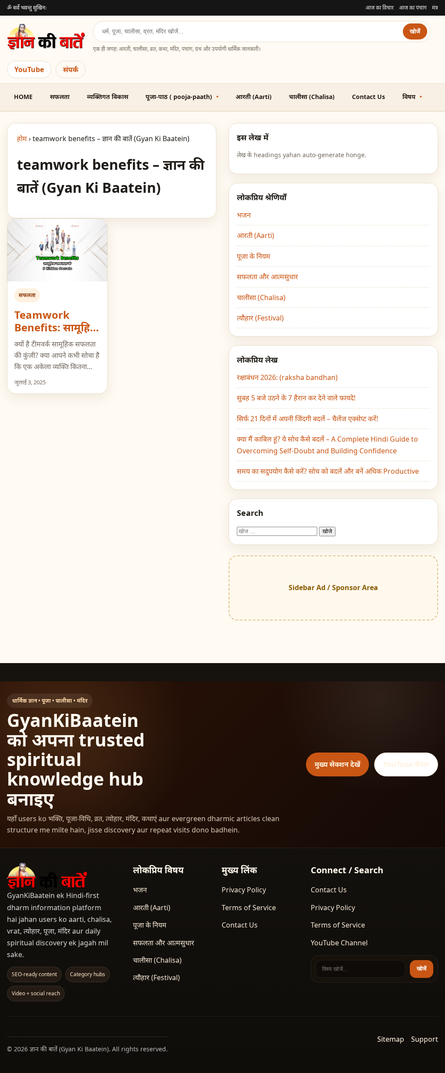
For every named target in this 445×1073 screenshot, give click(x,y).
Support (424, 1039)
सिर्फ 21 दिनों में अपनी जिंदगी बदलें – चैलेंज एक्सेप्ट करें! (307, 418)
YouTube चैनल (406, 764)
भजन (244, 215)
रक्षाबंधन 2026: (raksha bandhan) (287, 377)
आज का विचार (379, 7)
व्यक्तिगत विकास (107, 96)
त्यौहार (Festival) (260, 318)
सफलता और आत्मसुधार (267, 276)
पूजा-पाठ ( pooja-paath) (179, 96)
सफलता (60, 96)
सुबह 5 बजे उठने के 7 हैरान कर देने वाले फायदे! (296, 398)
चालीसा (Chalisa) (312, 96)
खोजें (415, 31)
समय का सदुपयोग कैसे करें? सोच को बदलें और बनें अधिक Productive (328, 471)
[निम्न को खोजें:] (278, 530)
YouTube (29, 69)
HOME (23, 96)
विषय (408, 96)
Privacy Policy (244, 890)
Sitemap (390, 1039)
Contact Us (368, 96)
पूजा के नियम (253, 256)
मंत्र (435, 7)
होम (22, 138)
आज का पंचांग (413, 7)
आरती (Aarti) (254, 96)
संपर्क (70, 69)
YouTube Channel (339, 943)
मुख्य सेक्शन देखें (337, 764)
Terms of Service (249, 907)
